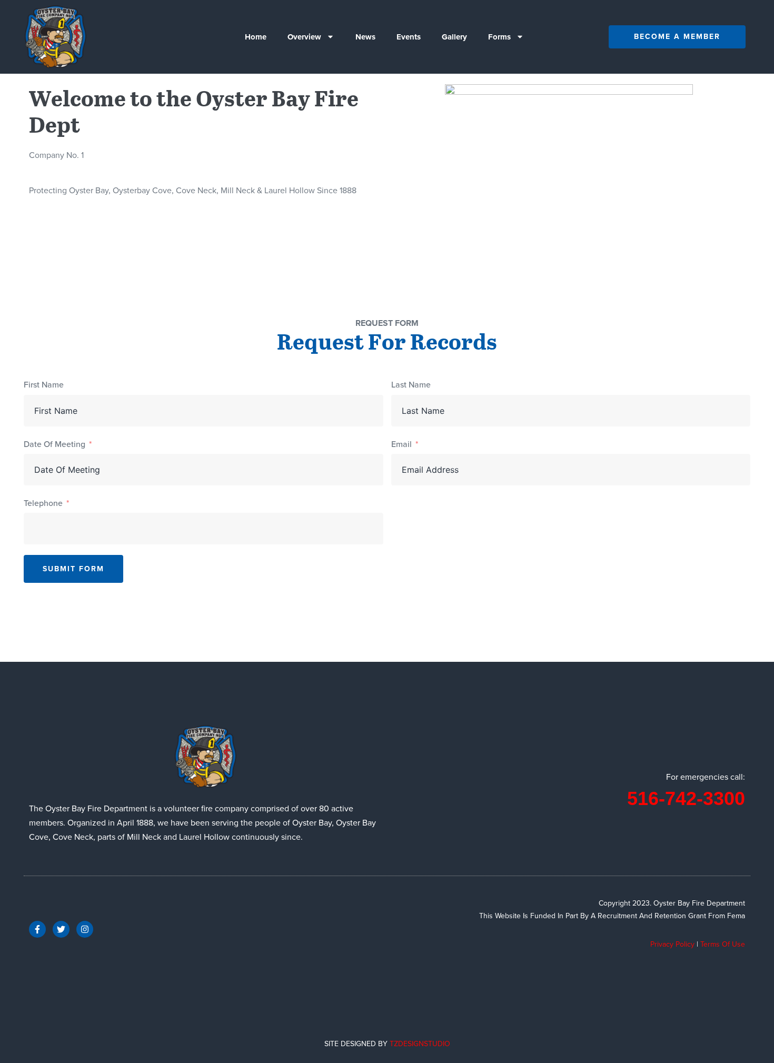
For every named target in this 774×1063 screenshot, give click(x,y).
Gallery (454, 37)
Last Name (411, 385)
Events (408, 37)
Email (401, 444)
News (365, 37)
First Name (44, 385)
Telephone (43, 503)
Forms (499, 37)
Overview (304, 37)
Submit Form (73, 568)
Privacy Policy (672, 944)
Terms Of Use (722, 944)
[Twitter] (61, 929)
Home (255, 37)
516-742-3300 (686, 798)
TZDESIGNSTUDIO (420, 1043)
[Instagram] (84, 929)
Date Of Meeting (54, 444)
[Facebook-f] (37, 929)
